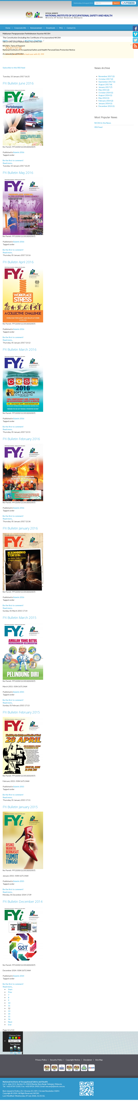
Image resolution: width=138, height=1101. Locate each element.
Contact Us (71, 28)
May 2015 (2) (104, 90)
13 (9, 1011)
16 (9, 1019)
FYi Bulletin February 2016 (21, 439)
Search (116, 3)
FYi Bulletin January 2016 (20, 528)
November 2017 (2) (107, 76)
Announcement (36, 28)
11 (9, 1005)
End (9, 1024)
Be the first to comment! (13, 160)
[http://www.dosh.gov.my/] (76, 1067)
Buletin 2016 (18, 152)
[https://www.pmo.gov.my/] (54, 1067)
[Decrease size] (19, 1050)
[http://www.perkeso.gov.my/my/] (84, 1067)
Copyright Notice (73, 1060)
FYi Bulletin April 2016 (18, 262)
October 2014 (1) (106, 92)
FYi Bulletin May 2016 (18, 172)
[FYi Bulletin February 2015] (23, 745)
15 (9, 1016)
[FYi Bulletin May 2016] (23, 206)
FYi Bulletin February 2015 (21, 712)
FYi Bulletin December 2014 (22, 901)
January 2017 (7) (105, 87)
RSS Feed (98, 127)
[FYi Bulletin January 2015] (23, 840)
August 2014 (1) (105, 95)
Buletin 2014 (18, 976)
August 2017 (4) (105, 84)
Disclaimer (87, 1060)
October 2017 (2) (106, 79)
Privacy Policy (41, 1060)
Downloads (50, 28)
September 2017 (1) (107, 82)
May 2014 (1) (104, 98)
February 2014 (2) (106, 101)
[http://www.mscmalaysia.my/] (62, 1067)
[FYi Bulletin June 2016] (23, 116)
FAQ (61, 28)
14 (9, 1014)
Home (8, 28)
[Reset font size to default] (15, 1050)
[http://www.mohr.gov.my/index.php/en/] (69, 1067)
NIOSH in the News (102, 123)
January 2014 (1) (105, 103)
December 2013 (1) (107, 106)
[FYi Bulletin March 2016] (23, 383)
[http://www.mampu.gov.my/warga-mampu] (91, 1067)
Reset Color (14, 1041)
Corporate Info (20, 28)
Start (10, 989)
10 (9, 1003)
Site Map (99, 1060)
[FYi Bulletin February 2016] (23, 472)
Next (10, 1022)
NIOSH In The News (33, 40)
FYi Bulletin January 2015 (20, 807)
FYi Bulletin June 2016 (18, 83)
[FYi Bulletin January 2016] (23, 561)
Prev (10, 992)
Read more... (8, 163)
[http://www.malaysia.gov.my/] (47, 1067)
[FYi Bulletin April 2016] (23, 294)
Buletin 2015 (18, 692)
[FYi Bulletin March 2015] (23, 651)
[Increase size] (11, 1050)
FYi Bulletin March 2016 (19, 349)
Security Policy (56, 1060)
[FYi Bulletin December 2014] (23, 935)
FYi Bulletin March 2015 (19, 617)
